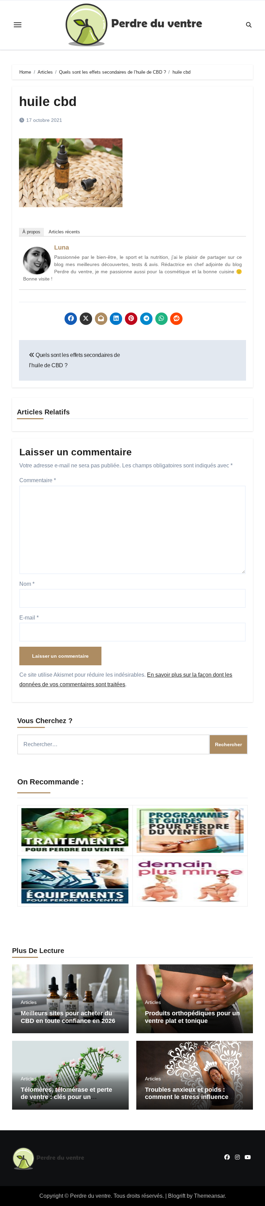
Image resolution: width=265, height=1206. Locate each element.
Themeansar (209, 1196)
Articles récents (64, 231)
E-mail (29, 618)
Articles (29, 1002)
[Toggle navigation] (17, 25)
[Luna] (37, 260)
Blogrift (176, 1196)
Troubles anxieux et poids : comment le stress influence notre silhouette (186, 1097)
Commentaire (37, 480)
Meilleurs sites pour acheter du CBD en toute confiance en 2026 (68, 1017)
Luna (61, 247)
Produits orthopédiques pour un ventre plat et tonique (192, 1017)
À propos (31, 231)
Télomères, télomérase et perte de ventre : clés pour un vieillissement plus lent (66, 1097)
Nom (27, 584)
